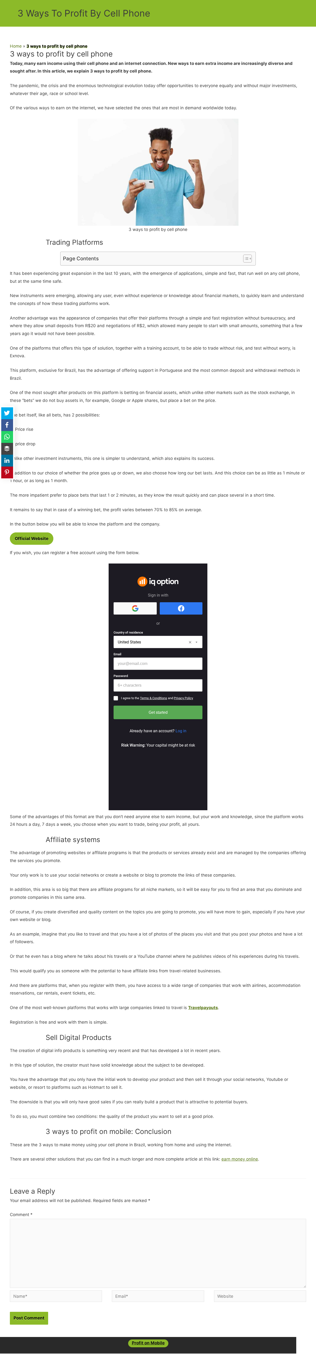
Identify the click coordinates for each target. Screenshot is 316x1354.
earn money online (239, 1159)
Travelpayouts (203, 1007)
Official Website (31, 538)
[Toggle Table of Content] (245, 258)
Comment (21, 1214)
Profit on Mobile (148, 1342)
